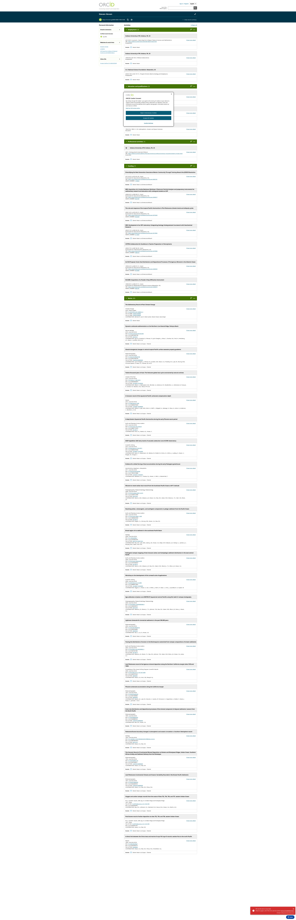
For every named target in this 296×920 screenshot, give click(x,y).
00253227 (135, 337)
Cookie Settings (148, 123)
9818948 (137, 270)
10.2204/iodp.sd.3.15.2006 (135, 583)
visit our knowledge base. (287, 910)
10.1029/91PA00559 (133, 782)
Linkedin (102, 49)
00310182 (135, 496)
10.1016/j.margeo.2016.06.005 (136, 333)
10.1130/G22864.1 (132, 538)
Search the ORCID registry (163, 8)
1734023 (137, 181)
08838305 (135, 631)
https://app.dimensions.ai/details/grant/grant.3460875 (142, 287)
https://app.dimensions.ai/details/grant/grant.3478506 (142, 251)
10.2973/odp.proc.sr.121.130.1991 (141, 804)
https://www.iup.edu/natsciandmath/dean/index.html (142, 41)
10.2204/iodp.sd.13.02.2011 (135, 448)
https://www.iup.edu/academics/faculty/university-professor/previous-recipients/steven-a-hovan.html (155, 153)
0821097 (137, 199)
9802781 (137, 288)
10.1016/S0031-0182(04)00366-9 (136, 604)
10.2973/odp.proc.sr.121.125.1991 (141, 824)
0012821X (135, 430)
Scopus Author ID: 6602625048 (108, 63)
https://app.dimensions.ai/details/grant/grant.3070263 (142, 215)
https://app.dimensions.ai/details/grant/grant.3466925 (142, 269)
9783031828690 (137, 315)
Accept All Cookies (148, 118)
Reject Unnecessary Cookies (148, 113)
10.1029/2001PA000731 (134, 627)
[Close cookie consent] (171, 94)
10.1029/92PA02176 (133, 760)
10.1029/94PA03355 (133, 717)
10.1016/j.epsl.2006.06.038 (135, 561)
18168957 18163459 (138, 451)
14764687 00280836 (138, 406)
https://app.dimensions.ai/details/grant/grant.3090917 (142, 197)
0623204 (137, 216)
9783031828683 (137, 313)
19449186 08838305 (138, 360)
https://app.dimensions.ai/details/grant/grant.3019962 (142, 233)
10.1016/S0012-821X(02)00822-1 (136, 649)
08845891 (135, 676)
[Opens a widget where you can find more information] (290, 917)
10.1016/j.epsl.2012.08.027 (135, 426)
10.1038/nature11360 (133, 403)
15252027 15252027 (138, 474)
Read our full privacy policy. (133, 108)
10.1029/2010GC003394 (134, 471)
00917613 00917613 (138, 541)
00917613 (135, 742)
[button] (194, 25)
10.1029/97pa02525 (133, 694)
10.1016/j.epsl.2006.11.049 (135, 516)
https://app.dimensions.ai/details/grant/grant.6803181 (142, 179)
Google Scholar (104, 46)
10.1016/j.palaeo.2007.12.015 (135, 493)
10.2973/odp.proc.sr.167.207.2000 (136, 672)
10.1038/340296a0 (132, 844)
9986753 (137, 252)
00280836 (135, 847)
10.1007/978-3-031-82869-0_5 (135, 312)
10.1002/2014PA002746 (134, 357)
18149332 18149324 (138, 383)
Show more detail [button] (191, 40)
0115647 (137, 234)
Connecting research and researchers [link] (109, 9)
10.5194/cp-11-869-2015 (134, 380)
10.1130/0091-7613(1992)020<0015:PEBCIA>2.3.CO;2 (141, 739)
